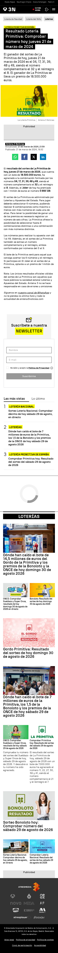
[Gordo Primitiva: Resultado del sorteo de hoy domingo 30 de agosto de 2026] (29, 632)
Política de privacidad (25, 940)
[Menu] (54, 9)
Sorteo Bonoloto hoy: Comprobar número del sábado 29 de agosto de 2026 (28, 826)
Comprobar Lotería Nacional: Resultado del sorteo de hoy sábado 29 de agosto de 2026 (41, 859)
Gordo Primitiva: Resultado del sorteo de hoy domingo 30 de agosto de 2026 (28, 652)
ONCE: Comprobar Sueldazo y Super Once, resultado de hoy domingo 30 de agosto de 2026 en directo (15, 604)
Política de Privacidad (38, 368)
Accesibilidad (40, 945)
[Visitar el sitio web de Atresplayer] (22, 917)
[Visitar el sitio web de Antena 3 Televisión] (15, 896)
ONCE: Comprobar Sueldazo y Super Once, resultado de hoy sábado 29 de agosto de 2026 (15, 744)
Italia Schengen (39, 2)
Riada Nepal (10, 2)
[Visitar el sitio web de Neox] (42, 896)
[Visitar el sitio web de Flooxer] (39, 917)
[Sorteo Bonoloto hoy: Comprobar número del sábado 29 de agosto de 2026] (29, 805)
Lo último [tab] (38, 398)
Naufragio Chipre (24, 2)
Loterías (15, 427)
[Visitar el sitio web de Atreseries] (42, 903)
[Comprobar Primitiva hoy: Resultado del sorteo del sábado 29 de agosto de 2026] (42, 732)
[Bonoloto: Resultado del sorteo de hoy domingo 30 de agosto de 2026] (42, 590)
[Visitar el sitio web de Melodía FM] (42, 910)
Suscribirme (29, 376)
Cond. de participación (22, 945)
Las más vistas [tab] (14, 398)
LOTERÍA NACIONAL (21, 406)
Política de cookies (45, 940)
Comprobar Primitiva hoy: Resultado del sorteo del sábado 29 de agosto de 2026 (30, 462)
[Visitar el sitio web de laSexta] (29, 896)
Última (38, 9)
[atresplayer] (46, 9)
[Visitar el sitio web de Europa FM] (29, 910)
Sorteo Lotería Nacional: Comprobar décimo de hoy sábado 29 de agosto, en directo (30, 414)
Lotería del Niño (33, 19)
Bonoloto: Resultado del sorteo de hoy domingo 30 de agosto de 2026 (41, 601)
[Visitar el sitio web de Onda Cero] (15, 910)
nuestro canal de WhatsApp (33, 292)
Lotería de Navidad (13, 19)
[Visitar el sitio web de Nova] (15, 903)
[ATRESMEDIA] (29, 887)
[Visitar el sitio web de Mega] (29, 903)
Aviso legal (9, 940)
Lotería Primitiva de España (29, 454)
